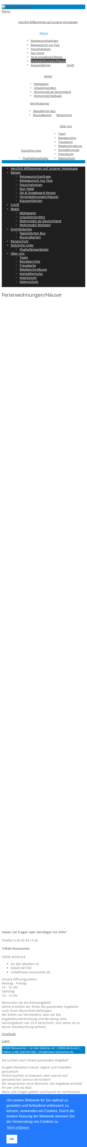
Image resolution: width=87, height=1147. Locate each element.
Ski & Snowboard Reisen (47, 57)
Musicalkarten (42, 115)
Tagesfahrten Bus (44, 111)
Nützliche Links (31, 151)
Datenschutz (66, 158)
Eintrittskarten (39, 103)
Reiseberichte (67, 138)
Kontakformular (68, 150)
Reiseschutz (64, 115)
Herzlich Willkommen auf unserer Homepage (48, 22)
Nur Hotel (37, 53)
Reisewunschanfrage (44, 41)
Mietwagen (41, 84)
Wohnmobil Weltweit (48, 96)
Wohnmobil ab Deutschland (52, 92)
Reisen (43, 33)
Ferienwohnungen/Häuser (48, 61)
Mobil (48, 76)
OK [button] (11, 1139)
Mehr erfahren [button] (18, 1127)
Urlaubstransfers (45, 88)
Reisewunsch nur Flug (45, 45)
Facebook (9, 1034)
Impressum (65, 154)
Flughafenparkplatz (35, 158)
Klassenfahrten (41, 65)
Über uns (66, 126)
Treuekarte (65, 142)
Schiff (70, 65)
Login (6, 1041)
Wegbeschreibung (70, 146)
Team (62, 134)
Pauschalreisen (41, 49)
